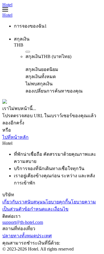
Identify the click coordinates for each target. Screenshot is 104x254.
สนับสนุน (33, 201)
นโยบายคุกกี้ (55, 201)
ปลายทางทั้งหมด (19, 235)
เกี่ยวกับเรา (13, 201)
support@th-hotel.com (22, 222)
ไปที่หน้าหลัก (15, 137)
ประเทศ (44, 235)
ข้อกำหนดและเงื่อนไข (46, 209)
